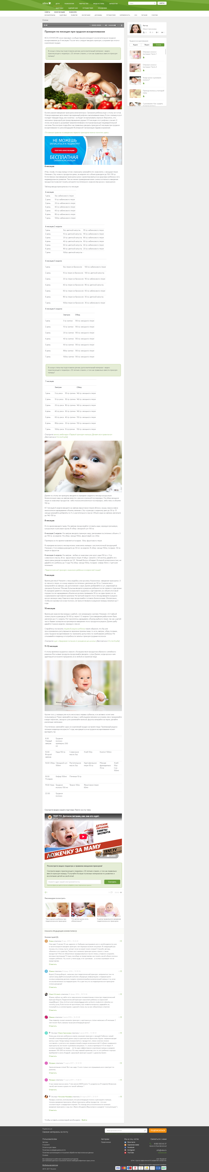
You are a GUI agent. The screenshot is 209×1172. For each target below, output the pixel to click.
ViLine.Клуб (73, 12)
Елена (51, 941)
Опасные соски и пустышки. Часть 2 (150, 66)
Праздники (102, 8)
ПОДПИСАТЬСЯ (158, 1130)
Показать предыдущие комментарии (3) (61, 931)
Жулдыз (52, 1063)
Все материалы (50, 15)
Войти (162, 3)
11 (111, 892)
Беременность (125, 15)
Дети (58, 3)
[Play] (45, 25)
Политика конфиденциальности (54, 1150)
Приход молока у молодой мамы (153, 91)
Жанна (51, 971)
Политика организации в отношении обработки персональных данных (68, 1152)
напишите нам (162, 1152)
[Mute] (106, 25)
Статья (158, 45)
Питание (144, 15)
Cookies (45, 1155)
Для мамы (98, 15)
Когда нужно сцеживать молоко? (152, 79)
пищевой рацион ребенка (74, 628)
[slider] (113, 25)
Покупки (155, 15)
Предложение (106, 1142)
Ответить (53, 964)
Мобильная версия (50, 1165)
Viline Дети (46, 3)
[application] (83, 25)
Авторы (45, 1142)
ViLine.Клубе (61, 437)
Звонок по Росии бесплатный (158, 1146)
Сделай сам (73, 8)
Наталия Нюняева (65, 1096)
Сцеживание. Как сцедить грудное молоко (153, 104)
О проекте (46, 1145)
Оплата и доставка (49, 1147)
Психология (69, 3)
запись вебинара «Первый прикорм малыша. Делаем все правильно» (83, 434)
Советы (47, 12)
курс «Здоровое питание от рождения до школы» (75, 641)
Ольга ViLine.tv (55, 994)
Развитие (74, 15)
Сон (135, 15)
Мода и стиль (98, 3)
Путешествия (88, 8)
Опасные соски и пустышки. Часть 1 (150, 53)
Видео (147, 45)
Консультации (59, 12)
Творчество (83, 3)
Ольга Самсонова (64, 1033)
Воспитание (86, 15)
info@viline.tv (162, 1150)
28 (145, 32)
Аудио (135, 45)
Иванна (51, 1017)
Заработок (113, 3)
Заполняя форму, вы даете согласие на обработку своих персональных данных (69, 885)
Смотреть (112, 882)
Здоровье (59, 8)
